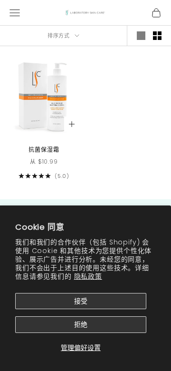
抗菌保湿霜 (43, 150)
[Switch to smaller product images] (157, 36)
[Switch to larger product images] (141, 36)
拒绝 (80, 324)
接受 (80, 301)
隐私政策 (88, 276)
